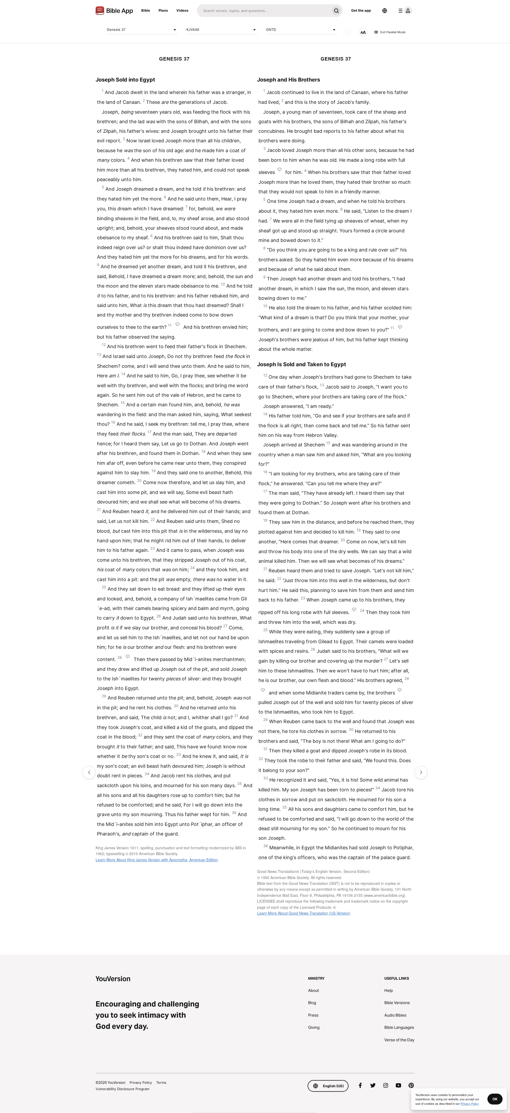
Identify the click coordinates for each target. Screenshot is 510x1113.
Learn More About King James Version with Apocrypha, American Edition (157, 859)
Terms (161, 1082)
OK (495, 1099)
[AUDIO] (348, 32)
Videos (182, 10)
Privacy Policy (141, 1082)
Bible (145, 10)
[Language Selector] (384, 10)
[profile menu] (404, 10)
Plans (163, 10)
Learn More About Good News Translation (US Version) (303, 913)
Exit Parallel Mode (392, 32)
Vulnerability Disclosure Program (122, 1089)
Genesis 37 (116, 29)
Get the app (361, 10)
